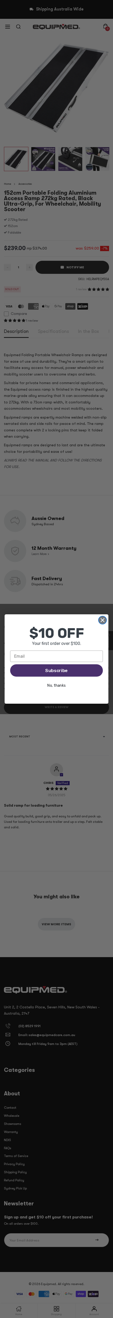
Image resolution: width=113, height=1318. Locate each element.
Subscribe (56, 670)
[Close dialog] (103, 620)
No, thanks (56, 685)
